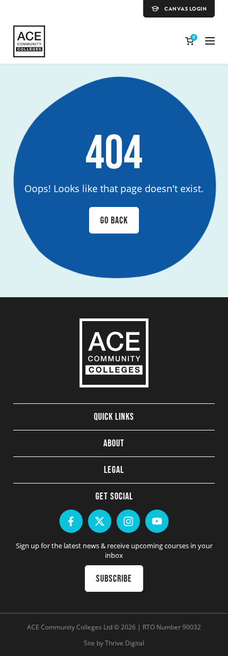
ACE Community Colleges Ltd (69, 627)
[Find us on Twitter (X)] (99, 521)
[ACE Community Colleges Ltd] (29, 41)
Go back (114, 220)
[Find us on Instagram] (128, 521)
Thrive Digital (124, 642)
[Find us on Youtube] (157, 521)
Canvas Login (185, 9)
